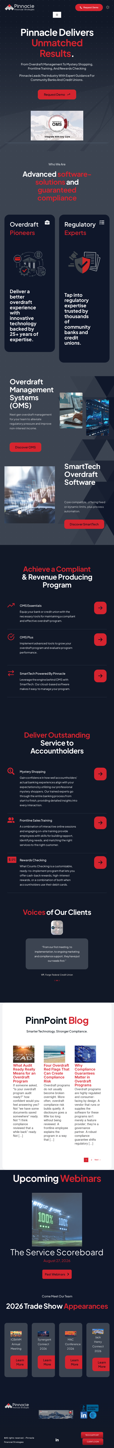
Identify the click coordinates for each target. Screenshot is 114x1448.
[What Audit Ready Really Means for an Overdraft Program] (23, 1058)
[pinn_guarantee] (56, 1416)
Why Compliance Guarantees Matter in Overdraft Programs (85, 1080)
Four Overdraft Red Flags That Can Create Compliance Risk (56, 1078)
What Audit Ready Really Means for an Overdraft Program (24, 1078)
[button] (55, 985)
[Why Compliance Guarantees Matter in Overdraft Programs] (85, 1058)
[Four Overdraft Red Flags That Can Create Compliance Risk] (54, 1058)
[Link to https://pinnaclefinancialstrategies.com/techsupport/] (108, 7)
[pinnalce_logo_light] (19, 5)
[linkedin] (57, 1444)
